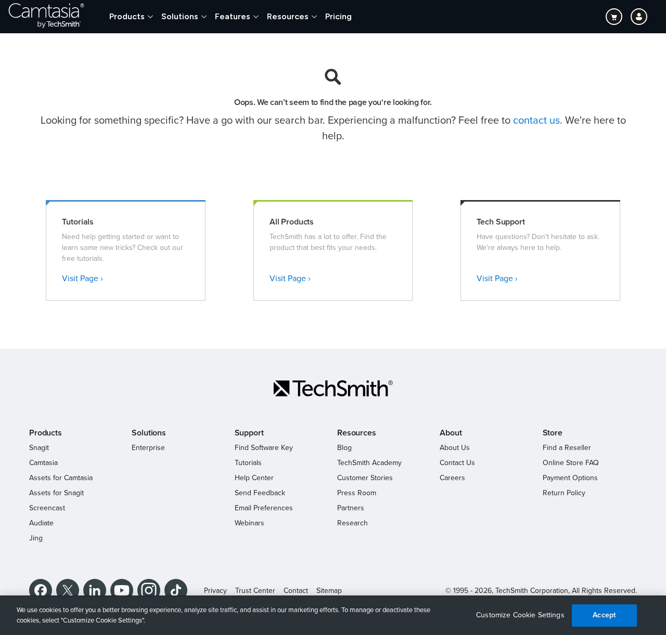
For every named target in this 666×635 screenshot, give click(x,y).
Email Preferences (264, 508)
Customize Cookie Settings (520, 615)
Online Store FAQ (571, 462)
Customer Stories (365, 477)
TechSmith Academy (369, 462)
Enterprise (148, 447)
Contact (296, 590)
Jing (36, 538)
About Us (455, 447)
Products (127, 16)
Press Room (356, 492)
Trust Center (255, 590)
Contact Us (457, 462)
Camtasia (43, 462)
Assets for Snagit (56, 492)
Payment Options (570, 477)
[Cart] (614, 16)
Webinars (249, 523)
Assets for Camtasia (61, 477)
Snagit (39, 447)
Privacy (215, 590)
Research (352, 523)
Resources (288, 16)
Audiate (41, 523)
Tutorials (248, 462)
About (451, 433)
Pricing (338, 16)
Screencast (47, 508)
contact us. (537, 120)
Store (552, 433)
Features (232, 16)
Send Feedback (260, 492)
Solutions (179, 16)
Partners (350, 508)
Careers (452, 477)
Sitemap (329, 590)
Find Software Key (264, 447)
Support (249, 433)
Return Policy (564, 492)
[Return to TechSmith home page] (46, 16)
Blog (344, 447)
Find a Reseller (567, 447)
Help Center (254, 477)
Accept (604, 615)
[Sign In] (639, 16)
